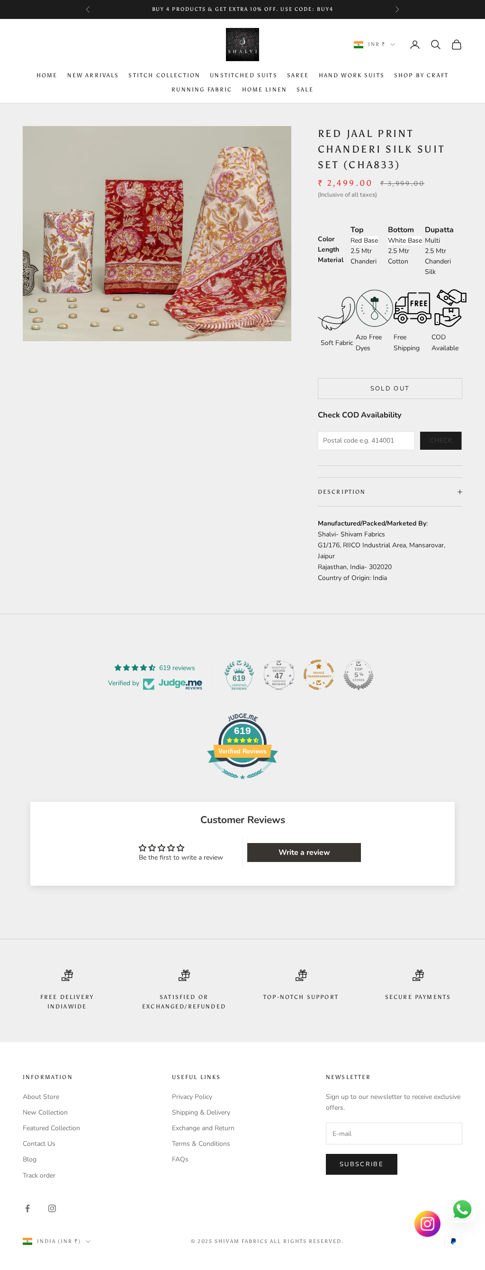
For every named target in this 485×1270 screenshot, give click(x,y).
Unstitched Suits (244, 75)
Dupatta (439, 230)
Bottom (401, 230)
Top (357, 230)
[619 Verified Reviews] (242, 784)
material (330, 259)
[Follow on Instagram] (52, 1208)
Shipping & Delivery (201, 1112)
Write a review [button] (304, 852)
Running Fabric (201, 89)
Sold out (390, 388)
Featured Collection (51, 1128)
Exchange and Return (203, 1128)
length (328, 249)
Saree (298, 75)
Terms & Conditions (201, 1143)
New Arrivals (93, 75)
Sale (305, 89)
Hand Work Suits (352, 75)
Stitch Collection (164, 75)
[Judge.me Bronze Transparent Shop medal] (319, 675)
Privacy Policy (192, 1096)
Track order (39, 1175)
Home (47, 75)
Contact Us (39, 1143)
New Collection (45, 1112)
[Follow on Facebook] (27, 1208)
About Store (41, 1096)
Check (441, 440)
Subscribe (362, 1164)
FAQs (180, 1159)
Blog (29, 1159)
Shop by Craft (421, 75)
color (326, 239)
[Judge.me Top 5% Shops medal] (358, 675)
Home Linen (264, 89)
